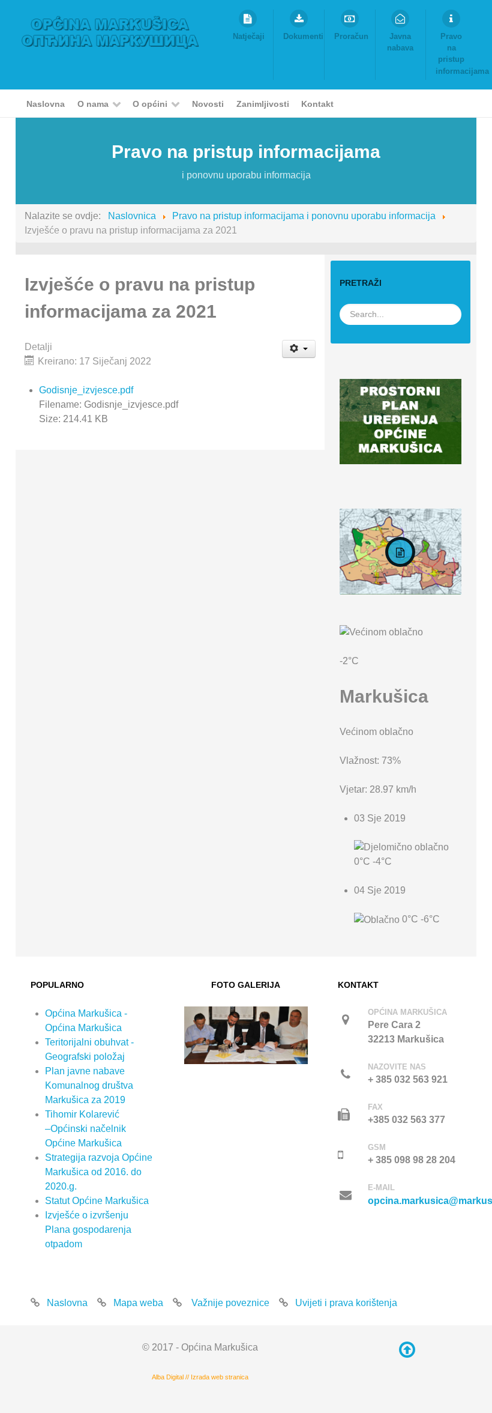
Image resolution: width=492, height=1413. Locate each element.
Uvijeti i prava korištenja (346, 1303)
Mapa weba (138, 1303)
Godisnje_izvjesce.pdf (86, 390)
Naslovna (67, 1303)
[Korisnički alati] (299, 349)
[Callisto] (110, 31)
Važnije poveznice (229, 1303)
